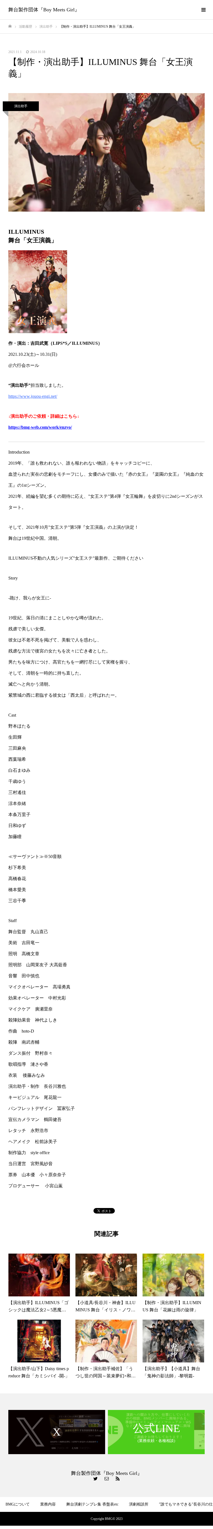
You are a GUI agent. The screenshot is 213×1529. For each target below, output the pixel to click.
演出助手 (20, 106)
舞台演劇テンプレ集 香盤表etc (92, 1504)
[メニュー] (203, 9)
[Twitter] (95, 1478)
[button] (106, 152)
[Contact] (106, 1478)
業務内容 (48, 1504)
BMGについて (18, 1504)
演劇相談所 (138, 1504)
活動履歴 (130, 1520)
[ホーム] (10, 26)
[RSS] (117, 1478)
